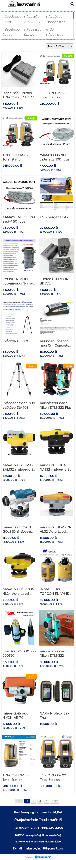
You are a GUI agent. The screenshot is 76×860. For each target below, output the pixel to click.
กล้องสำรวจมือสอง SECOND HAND (11, 37)
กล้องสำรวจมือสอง (33, 32)
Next (55, 801)
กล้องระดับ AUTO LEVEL (34, 19)
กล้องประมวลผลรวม (12, 19)
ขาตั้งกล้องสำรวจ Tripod (54, 34)
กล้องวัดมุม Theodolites (55, 19)
